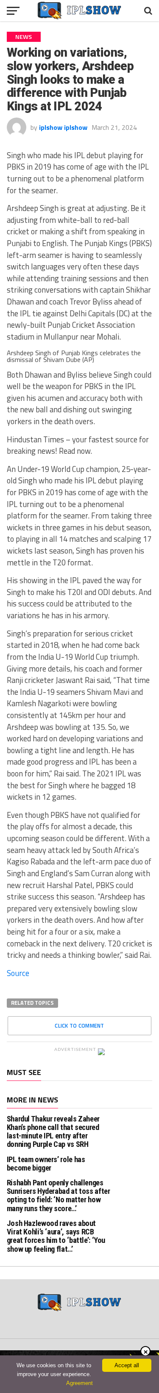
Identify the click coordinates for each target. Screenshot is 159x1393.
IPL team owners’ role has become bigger (46, 1163)
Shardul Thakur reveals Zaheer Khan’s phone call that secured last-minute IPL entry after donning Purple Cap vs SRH (53, 1131)
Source (18, 973)
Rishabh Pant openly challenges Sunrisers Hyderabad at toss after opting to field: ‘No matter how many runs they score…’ (58, 1195)
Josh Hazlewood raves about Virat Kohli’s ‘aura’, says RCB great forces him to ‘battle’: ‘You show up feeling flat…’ (56, 1236)
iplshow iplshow (63, 127)
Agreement (79, 1383)
